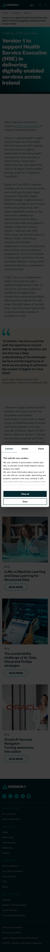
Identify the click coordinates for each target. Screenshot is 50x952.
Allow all (25, 494)
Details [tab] (25, 449)
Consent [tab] (9, 449)
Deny (25, 501)
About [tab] (41, 449)
